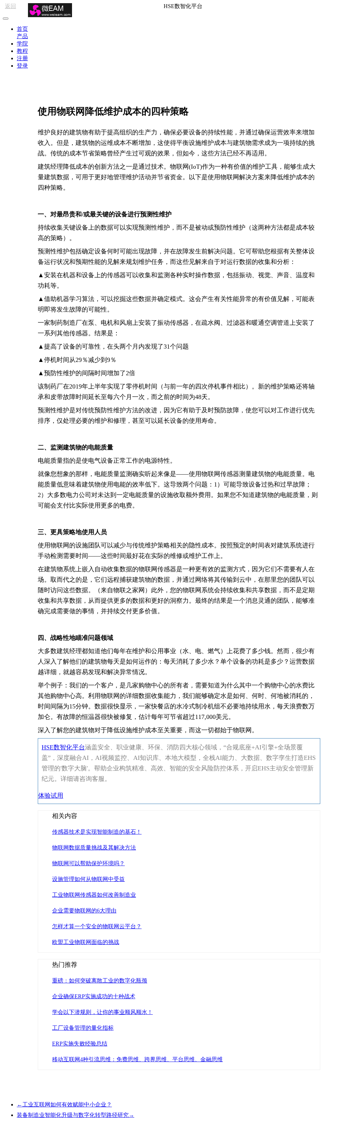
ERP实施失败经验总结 (79, 1044)
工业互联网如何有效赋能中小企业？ (64, 1104)
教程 (22, 51)
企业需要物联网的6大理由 (84, 911)
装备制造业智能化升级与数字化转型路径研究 (75, 1115)
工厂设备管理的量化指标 (83, 1028)
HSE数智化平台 (63, 747)
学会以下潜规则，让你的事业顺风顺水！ (102, 1012)
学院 (22, 44)
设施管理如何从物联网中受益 (88, 879)
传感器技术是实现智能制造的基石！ (97, 832)
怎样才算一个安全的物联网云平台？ (97, 926)
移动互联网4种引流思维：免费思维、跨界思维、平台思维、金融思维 (137, 1059)
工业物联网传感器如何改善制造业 (94, 895)
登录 (22, 66)
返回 (10, 6)
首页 (22, 29)
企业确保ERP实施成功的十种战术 (93, 996)
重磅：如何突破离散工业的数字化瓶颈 (99, 981)
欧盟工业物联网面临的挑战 (85, 942)
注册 (22, 58)
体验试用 (50, 795)
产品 (22, 36)
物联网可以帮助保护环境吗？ (88, 863)
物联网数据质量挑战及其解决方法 (94, 848)
